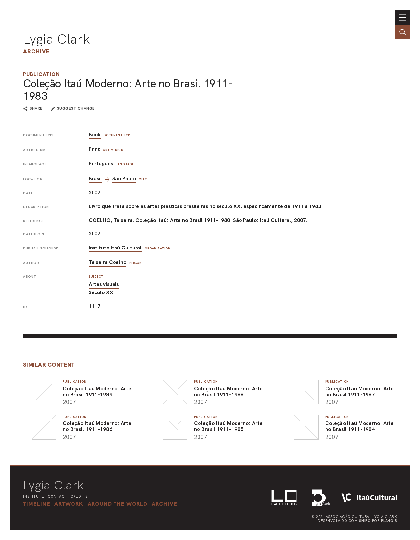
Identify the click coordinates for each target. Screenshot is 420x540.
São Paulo (124, 178)
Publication (41, 74)
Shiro (365, 520)
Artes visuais (104, 284)
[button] (117, 503)
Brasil (95, 178)
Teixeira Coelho (107, 262)
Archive (36, 51)
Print (94, 149)
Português (101, 163)
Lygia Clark (56, 39)
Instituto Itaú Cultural (115, 247)
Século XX (101, 292)
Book (95, 134)
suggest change (76, 108)
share (36, 108)
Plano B (389, 520)
